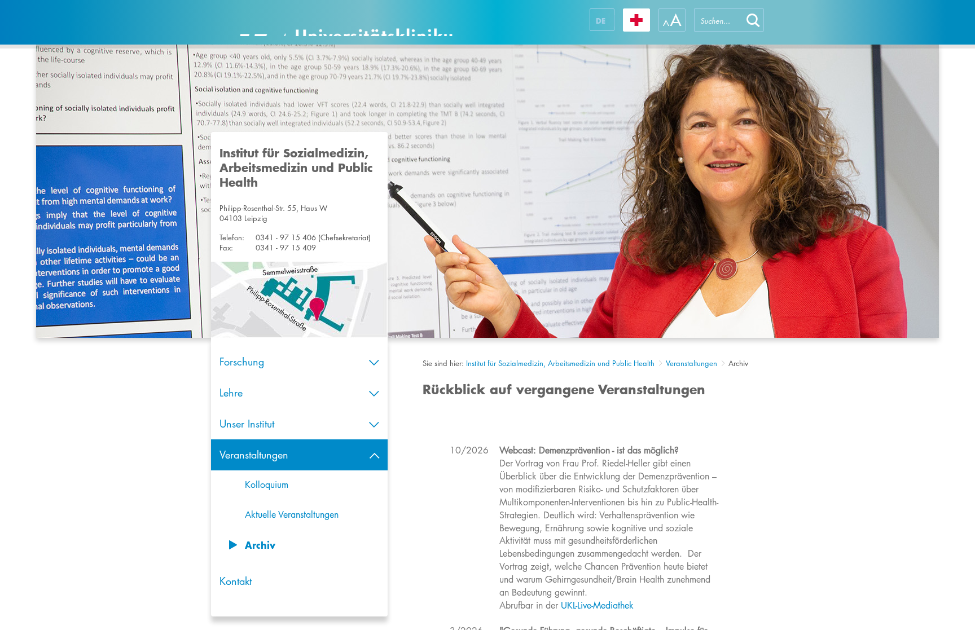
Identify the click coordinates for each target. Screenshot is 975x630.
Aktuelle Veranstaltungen (292, 515)
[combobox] (718, 20)
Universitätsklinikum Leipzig (346, 22)
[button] (753, 20)
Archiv (260, 545)
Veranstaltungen (691, 363)
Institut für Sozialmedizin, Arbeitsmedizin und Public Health (560, 363)
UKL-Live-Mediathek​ (597, 605)
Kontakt (235, 581)
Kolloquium (266, 485)
